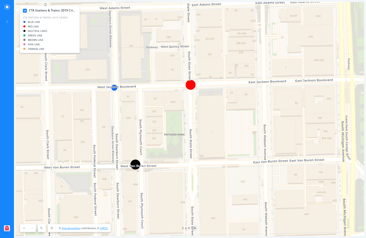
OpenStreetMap (70, 228)
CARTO (104, 228)
